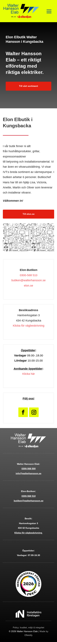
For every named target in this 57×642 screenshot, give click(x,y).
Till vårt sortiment (28, 86)
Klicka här (28, 373)
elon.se (28, 285)
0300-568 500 (29, 468)
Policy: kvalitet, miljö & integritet (28, 627)
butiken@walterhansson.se (28, 280)
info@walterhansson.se (28, 473)
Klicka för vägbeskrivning (28, 325)
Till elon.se (29, 214)
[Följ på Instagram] (34, 412)
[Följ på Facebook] (23, 412)
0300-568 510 (28, 275)
